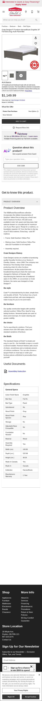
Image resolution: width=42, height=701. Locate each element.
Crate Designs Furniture (18, 100)
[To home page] (15, 12)
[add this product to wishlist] (35, 43)
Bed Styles (27, 26)
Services (24, 601)
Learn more (33, 136)
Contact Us (6, 640)
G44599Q (10, 102)
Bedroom (13, 26)
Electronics (6, 606)
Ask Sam (21, 166)
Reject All (11, 697)
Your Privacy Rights (21, 690)
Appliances (6, 598)
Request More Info (22, 127)
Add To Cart (21, 121)
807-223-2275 (7, 637)
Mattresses (6, 604)
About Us (24, 598)
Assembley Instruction (17, 371)
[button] (3, 11)
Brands (5, 609)
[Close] (39, 674)
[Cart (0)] (38, 11)
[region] (21, 686)
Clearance (6, 612)
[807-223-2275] (32, 11)
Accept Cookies (30, 697)
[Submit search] (36, 20)
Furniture (5, 26)
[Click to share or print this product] (35, 37)
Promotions (25, 609)
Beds (19, 26)
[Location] (26, 11)
